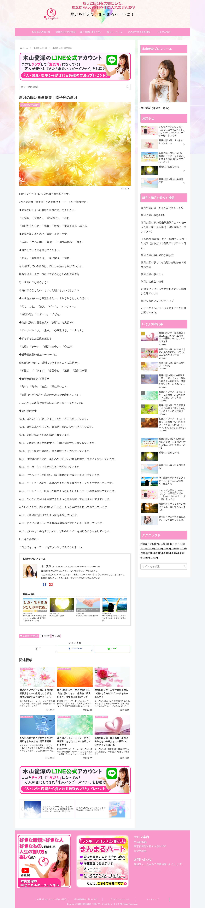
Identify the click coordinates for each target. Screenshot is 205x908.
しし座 (57, 636)
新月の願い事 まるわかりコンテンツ (162, 208)
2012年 (183, 548)
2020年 (155, 558)
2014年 (152, 553)
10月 (172, 544)
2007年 (144, 548)
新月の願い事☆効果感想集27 (87, 616)
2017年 (175, 553)
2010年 (168, 548)
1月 (167, 544)
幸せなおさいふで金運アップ (157, 300)
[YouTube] (50, 584)
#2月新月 (145, 544)
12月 (182, 544)
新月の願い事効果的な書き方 (157, 255)
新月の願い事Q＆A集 (153, 215)
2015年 (160, 553)
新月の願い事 (42, 611)
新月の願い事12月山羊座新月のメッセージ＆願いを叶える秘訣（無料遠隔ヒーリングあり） (163, 227)
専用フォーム (141, 864)
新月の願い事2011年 (30, 636)
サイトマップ (153, 899)
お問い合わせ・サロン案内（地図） (52, 899)
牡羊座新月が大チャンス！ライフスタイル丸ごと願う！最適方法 (114, 618)
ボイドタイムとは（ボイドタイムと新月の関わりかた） (163, 310)
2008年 (152, 548)
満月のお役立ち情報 (57, 616)
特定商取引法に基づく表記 (86, 899)
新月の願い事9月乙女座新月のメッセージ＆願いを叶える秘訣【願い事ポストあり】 (34, 618)
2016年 (168, 553)
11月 (177, 544)
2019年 (147, 558)
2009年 (160, 548)
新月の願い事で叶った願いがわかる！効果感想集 (87, 610)
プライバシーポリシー (119, 899)
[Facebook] (44, 584)
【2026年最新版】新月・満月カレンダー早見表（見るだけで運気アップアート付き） (164, 243)
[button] (127, 87)
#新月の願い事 (157, 544)
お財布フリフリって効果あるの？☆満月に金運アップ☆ (163, 291)
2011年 (47, 636)
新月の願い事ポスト (152, 274)
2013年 (144, 553)
